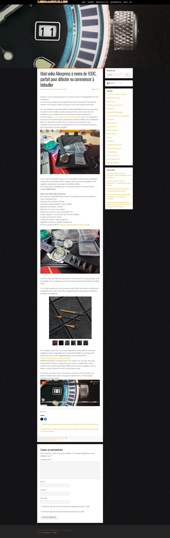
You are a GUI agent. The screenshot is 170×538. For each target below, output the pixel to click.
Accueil (84, 2)
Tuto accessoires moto (114, 148)
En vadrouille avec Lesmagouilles (118, 116)
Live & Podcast (111, 127)
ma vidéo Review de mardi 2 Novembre (67, 117)
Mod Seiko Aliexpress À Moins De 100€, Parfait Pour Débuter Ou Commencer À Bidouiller (78, 408)
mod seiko (45, 440)
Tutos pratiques (112, 152)
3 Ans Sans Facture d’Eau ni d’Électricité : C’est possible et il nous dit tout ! (119, 183)
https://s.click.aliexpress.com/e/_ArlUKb (55, 358)
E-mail (43, 490)
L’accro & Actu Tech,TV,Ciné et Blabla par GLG (50, 408)
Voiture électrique (113, 163)
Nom (42, 482)
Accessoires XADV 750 (115, 2)
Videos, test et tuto (113, 155)
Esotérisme (110, 119)
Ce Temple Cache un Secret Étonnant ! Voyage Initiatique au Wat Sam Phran (119, 175)
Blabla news (91, 2)
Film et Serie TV (112, 123)
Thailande (110, 141)
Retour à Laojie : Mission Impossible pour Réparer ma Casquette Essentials (119, 197)
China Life (110, 109)
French (111, 83)
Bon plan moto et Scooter (115, 105)
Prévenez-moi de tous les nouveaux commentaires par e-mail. (66, 506)
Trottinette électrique (114, 145)
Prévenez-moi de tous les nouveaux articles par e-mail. (63, 512)
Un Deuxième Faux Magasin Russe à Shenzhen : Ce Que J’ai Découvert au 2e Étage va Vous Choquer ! (119, 205)
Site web (43, 498)
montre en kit (53, 440)
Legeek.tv (125, 2)
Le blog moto (46, 532)
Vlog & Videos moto (113, 159)
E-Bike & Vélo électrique (115, 112)
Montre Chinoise (59, 438)
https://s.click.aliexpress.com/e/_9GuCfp (75, 225)
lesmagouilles (62, 89)
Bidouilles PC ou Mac (114, 98)
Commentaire (46, 460)
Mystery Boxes (111, 134)
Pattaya (109, 137)
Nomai (55, 532)
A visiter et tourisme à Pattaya (117, 94)
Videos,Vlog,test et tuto (102, 2)
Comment (97, 89)
